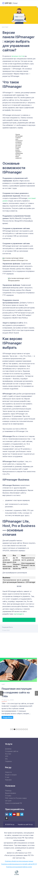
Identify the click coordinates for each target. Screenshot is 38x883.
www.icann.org (17, 872)
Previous (1, 693)
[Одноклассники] (18, 814)
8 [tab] (23, 729)
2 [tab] (12, 729)
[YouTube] (14, 814)
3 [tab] (14, 729)
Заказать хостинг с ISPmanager (19, 620)
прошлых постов (18, 56)
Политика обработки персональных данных (19, 861)
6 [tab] (20, 729)
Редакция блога (7, 627)
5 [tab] (18, 729)
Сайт (3, 684)
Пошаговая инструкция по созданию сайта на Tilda (17, 692)
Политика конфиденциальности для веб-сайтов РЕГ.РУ (19, 864)
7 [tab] (21, 729)
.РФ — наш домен (7, 872)
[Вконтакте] (6, 814)
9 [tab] (25, 729)
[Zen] (6, 818)
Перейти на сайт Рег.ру (25, 824)
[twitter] (10, 814)
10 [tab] (27, 729)
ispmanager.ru (19, 614)
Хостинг (5, 27)
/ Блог (15, 3)
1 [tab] (11, 729)
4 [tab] (16, 729)
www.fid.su (19, 879)
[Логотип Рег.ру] (7, 3)
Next (36, 693)
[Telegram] (21, 814)
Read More (7, 717)
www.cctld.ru (28, 872)
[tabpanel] (19, 689)
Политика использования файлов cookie (19, 867)
